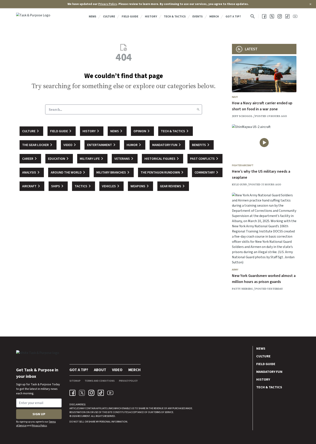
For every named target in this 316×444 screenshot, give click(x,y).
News (92, 16)
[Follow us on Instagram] (280, 16)
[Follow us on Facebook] (264, 16)
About (100, 370)
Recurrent (83, 416)
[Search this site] (252, 16)
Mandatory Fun (269, 371)
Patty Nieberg (242, 288)
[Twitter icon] (82, 393)
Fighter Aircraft (242, 165)
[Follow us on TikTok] (287, 16)
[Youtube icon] (110, 393)
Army (235, 269)
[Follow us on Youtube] (295, 16)
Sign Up (38, 414)
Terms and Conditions (100, 381)
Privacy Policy (107, 4)
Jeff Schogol (242, 116)
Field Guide (130, 16)
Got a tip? (233, 16)
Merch (214, 16)
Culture (109, 16)
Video (117, 370)
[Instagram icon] (91, 393)
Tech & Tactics (175, 16)
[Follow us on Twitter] (272, 16)
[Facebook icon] (72, 393)
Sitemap (74, 381)
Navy (235, 97)
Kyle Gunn (239, 184)
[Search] (198, 109)
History (151, 16)
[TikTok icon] (101, 393)
